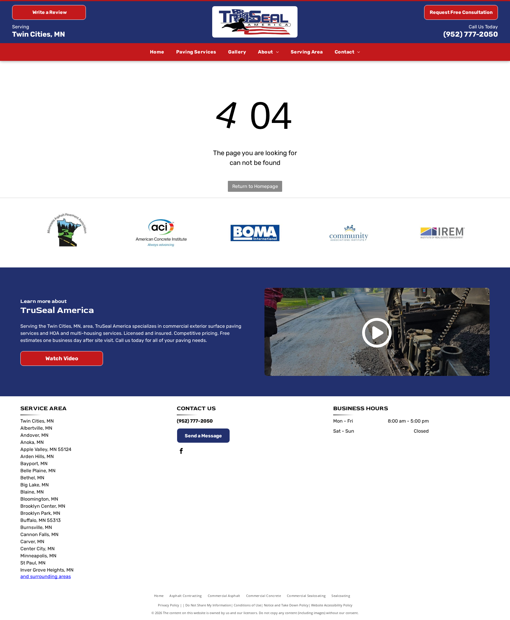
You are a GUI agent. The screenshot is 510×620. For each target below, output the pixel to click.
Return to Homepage (255, 186)
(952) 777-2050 (470, 34)
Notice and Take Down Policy (286, 605)
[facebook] (181, 452)
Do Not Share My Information (208, 605)
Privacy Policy (168, 605)
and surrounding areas (45, 576)
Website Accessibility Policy (331, 605)
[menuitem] (157, 52)
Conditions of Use (247, 605)
